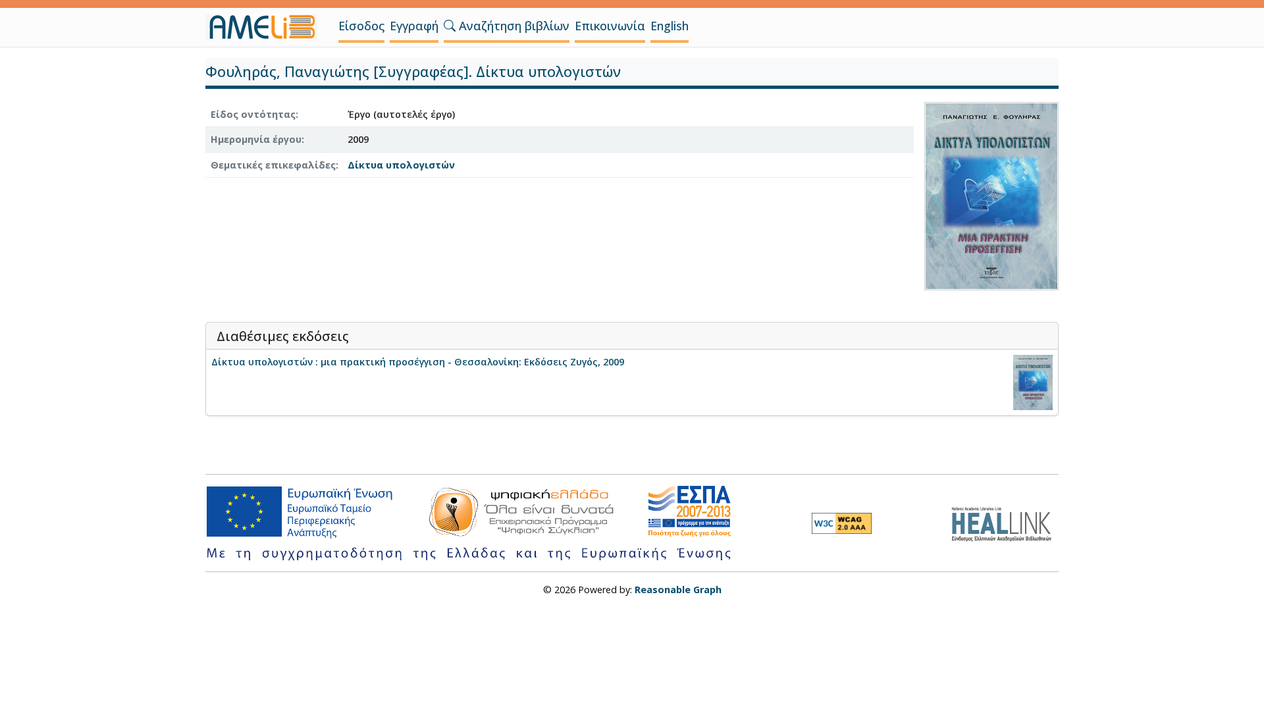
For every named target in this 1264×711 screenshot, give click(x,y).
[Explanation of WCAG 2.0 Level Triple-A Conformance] (842, 523)
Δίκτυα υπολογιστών (401, 165)
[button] (450, 26)
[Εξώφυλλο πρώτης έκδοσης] (991, 194)
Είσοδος (361, 26)
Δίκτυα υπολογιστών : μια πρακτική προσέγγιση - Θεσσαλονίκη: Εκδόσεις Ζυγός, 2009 (417, 362)
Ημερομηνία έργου (256, 139)
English (669, 26)
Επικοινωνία (610, 26)
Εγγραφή (414, 26)
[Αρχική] (266, 27)
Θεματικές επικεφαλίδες (273, 165)
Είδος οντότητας (253, 114)
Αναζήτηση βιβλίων (512, 26)
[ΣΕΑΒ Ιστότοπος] (1005, 522)
